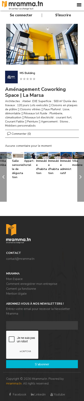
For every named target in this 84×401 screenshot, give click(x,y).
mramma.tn (14, 383)
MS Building (27, 73)
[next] (76, 44)
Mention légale (16, 294)
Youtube (59, 394)
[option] (42, 44)
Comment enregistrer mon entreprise (31, 284)
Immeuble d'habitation (41, 167)
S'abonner (42, 364)
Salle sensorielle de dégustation (18, 169)
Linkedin (39, 394)
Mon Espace (14, 279)
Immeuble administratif (65, 167)
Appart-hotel (29, 163)
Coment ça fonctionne (21, 289)
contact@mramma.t (19, 259)
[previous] (8, 44)
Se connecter (21, 15)
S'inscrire (63, 15)
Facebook (19, 394)
